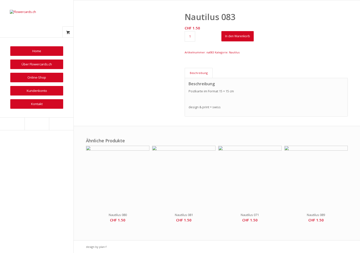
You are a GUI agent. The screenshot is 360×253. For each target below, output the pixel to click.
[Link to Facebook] (12, 124)
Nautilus (234, 52)
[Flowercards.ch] (37, 19)
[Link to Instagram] (36, 124)
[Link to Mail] (61, 124)
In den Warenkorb (237, 36)
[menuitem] (37, 51)
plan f (103, 247)
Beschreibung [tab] (199, 73)
